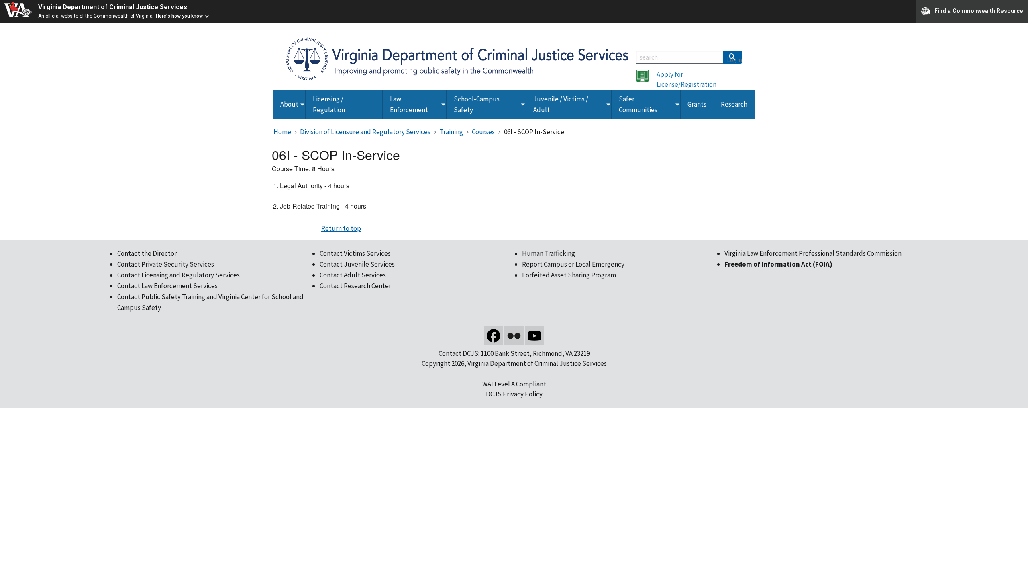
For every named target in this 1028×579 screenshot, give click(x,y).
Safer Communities (638, 104)
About (289, 104)
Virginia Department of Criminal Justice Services (112, 7)
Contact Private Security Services (165, 264)
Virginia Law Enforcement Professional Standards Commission (813, 253)
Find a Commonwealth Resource (978, 10)
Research (734, 104)
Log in (734, 59)
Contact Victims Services (355, 253)
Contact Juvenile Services (357, 264)
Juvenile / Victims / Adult (560, 104)
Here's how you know (179, 16)
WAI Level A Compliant (514, 384)
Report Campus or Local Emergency (573, 264)
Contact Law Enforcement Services (167, 285)
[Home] (457, 58)
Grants (696, 104)
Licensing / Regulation (329, 104)
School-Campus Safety (477, 104)
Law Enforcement (409, 104)
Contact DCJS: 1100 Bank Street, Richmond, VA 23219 (514, 353)
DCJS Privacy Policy (514, 394)
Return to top (341, 228)
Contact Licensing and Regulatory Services (178, 275)
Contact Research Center (355, 285)
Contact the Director (147, 253)
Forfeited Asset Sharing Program (569, 275)
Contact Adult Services (353, 275)
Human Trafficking (548, 253)
